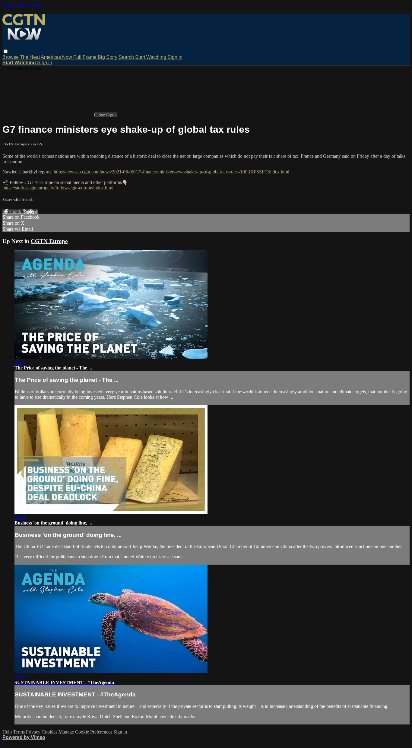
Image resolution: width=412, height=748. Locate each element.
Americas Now (57, 57)
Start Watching (151, 57)
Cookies (50, 731)
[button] (6, 51)
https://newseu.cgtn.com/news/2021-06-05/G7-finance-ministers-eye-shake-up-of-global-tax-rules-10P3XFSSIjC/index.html (171, 171)
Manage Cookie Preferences (86, 731)
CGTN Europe (15, 144)
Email (32, 211)
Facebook (12, 211)
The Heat (30, 57)
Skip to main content (22, 5)
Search (127, 57)
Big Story (108, 57)
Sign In (44, 62)
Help (7, 731)
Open (111, 114)
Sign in (174, 57)
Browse (11, 57)
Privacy (34, 731)
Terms (19, 731)
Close (100, 114)
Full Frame (85, 57)
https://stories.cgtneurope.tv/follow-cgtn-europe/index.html (57, 187)
